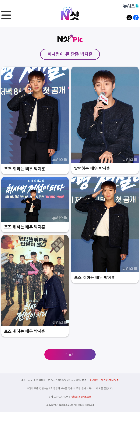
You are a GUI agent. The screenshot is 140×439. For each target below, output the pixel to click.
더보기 (70, 354)
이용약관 (93, 380)
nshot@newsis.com (81, 396)
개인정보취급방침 (110, 380)
